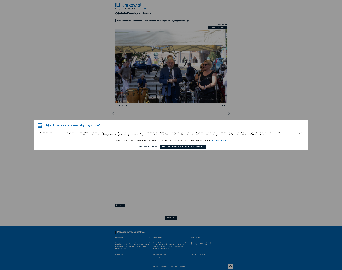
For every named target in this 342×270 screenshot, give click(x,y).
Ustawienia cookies (148, 146)
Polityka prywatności (219, 140)
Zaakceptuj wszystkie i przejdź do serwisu (182, 146)
